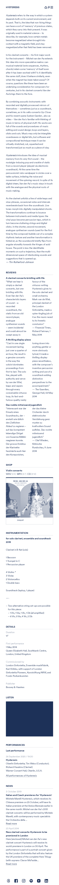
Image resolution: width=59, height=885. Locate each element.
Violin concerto (14, 470)
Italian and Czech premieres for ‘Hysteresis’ (29, 795)
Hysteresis (11, 760)
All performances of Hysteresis (21, 775)
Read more (11, 823)
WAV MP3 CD (21, 474)
